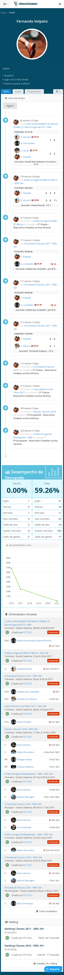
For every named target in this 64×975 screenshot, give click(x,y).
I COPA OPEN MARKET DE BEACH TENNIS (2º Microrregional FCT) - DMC (35, 125)
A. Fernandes (28, 143)
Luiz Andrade (24, 827)
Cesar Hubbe (24, 722)
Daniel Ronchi (24, 668)
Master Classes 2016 (45, 411)
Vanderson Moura (27, 699)
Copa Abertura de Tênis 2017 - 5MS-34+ (26, 706)
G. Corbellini (27, 264)
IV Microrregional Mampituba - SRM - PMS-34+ (29, 773)
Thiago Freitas (24, 759)
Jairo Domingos (25, 903)
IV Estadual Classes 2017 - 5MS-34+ (23, 675)
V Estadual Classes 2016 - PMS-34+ (23, 804)
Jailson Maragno (25, 797)
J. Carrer (25, 150)
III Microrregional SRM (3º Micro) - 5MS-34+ (27, 653)
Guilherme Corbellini (28, 691)
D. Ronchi (26, 137)
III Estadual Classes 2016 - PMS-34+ (23, 887)
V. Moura (25, 346)
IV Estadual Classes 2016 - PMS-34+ (23, 857)
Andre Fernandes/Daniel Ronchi (34, 640)
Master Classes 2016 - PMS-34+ (21, 729)
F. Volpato (26, 156)
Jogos (18, 91)
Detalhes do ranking (46, 963)
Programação (34, 91)
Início (3, 12)
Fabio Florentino (25, 752)
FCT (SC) (27, 632)
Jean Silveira (23, 744)
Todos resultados (47, 911)
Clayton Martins (25, 766)
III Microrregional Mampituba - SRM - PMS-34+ (29, 834)
